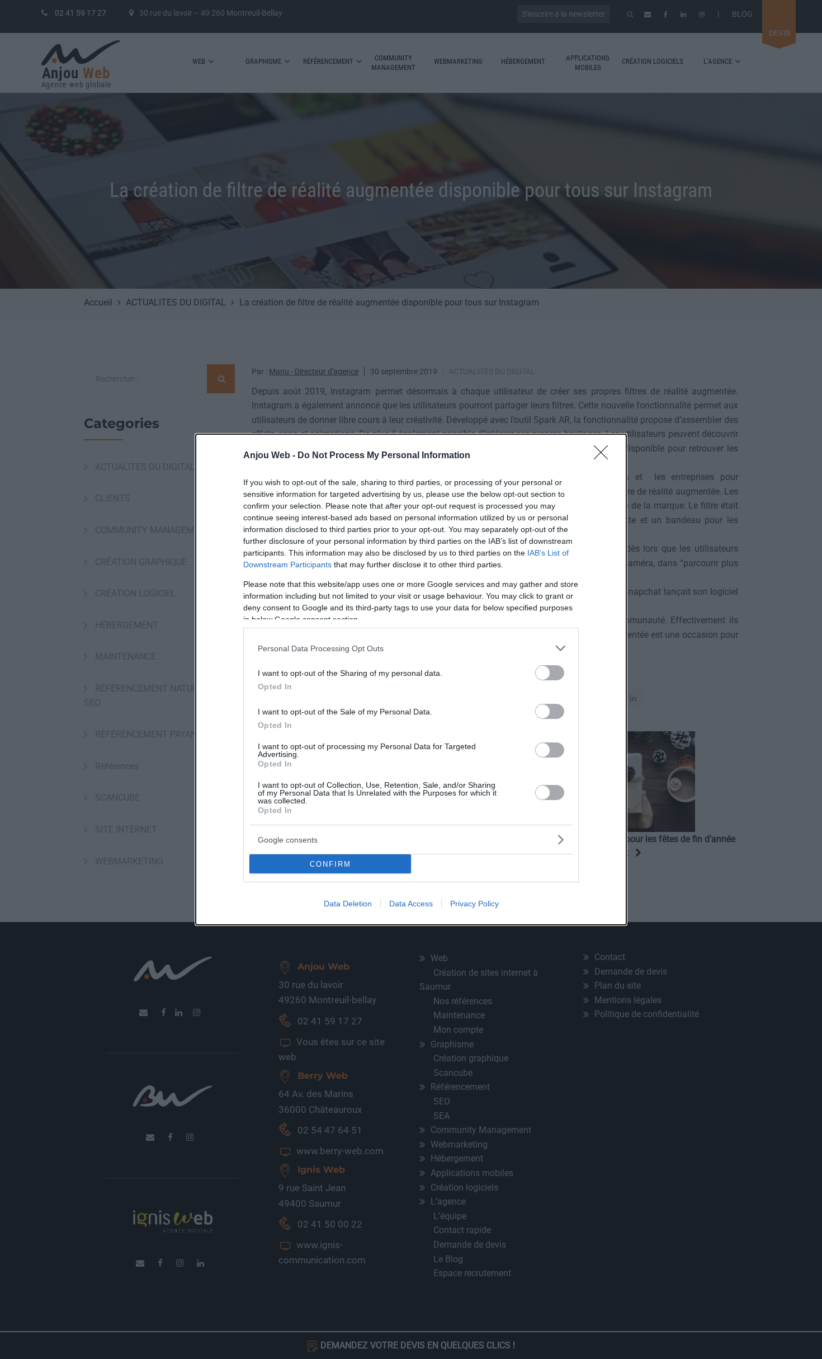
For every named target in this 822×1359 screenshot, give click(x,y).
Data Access (411, 903)
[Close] (604, 456)
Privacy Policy (474, 903)
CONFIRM (330, 864)
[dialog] (411, 679)
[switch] (549, 672)
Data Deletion (348, 903)
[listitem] (411, 648)
